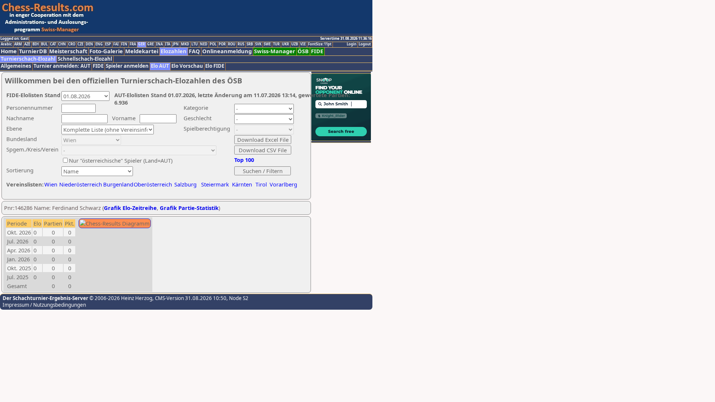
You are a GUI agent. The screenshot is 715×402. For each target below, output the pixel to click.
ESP (108, 44)
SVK (258, 44)
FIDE (317, 51)
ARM (18, 44)
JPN (175, 44)
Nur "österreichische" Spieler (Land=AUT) (120, 160)
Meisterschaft (68, 51)
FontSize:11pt (319, 44)
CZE (80, 44)
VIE (303, 44)
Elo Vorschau (187, 66)
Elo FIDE (214, 66)
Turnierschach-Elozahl (28, 59)
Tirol (261, 184)
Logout (365, 44)
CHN (62, 44)
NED (203, 44)
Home (9, 51)
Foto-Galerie (106, 51)
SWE (267, 44)
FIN (124, 44)
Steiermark (215, 184)
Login (351, 44)
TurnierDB (33, 51)
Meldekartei (141, 51)
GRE (150, 44)
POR (222, 44)
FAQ (194, 51)
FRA (133, 44)
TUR (276, 44)
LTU (194, 44)
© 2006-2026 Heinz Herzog (120, 298)
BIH (35, 44)
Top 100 (244, 159)
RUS (241, 44)
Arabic (6, 44)
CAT (53, 44)
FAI (116, 44)
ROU (231, 44)
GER (141, 44)
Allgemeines (16, 66)
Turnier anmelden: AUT (62, 66)
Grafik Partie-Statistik (189, 207)
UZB (294, 44)
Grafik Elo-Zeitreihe (130, 207)
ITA (167, 44)
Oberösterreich (153, 184)
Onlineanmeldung (227, 51)
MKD (185, 44)
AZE (27, 44)
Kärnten (242, 184)
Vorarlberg (283, 184)
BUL (44, 44)
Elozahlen (174, 51)
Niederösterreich (79, 184)
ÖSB (303, 51)
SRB (250, 44)
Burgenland (118, 184)
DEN (89, 44)
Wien (50, 184)
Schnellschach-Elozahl (85, 59)
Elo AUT (160, 66)
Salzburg (185, 184)
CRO (71, 44)
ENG (99, 44)
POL (213, 44)
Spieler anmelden (127, 66)
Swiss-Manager (274, 51)
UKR (285, 44)
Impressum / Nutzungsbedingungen (44, 305)
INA (159, 44)
